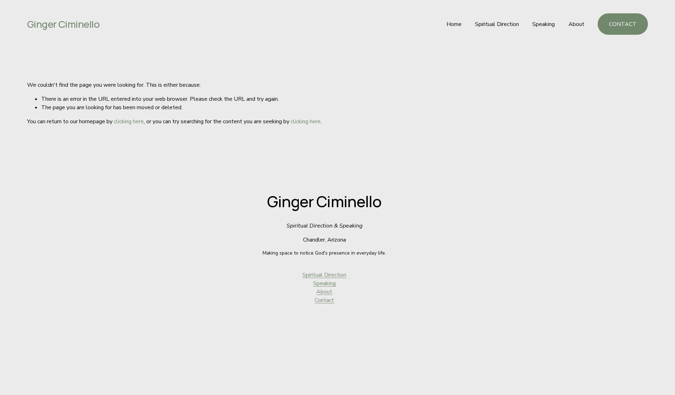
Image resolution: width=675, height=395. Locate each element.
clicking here (129, 121)
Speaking (543, 24)
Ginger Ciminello (63, 24)
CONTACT (623, 24)
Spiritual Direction (497, 24)
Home (454, 24)
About (576, 24)
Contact (324, 300)
